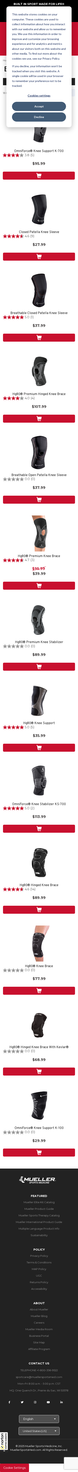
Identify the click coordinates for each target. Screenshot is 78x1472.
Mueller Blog (39, 1316)
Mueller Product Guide (39, 1208)
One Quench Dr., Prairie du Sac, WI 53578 (41, 1390)
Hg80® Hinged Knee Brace (39, 885)
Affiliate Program (39, 1349)
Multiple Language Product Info (39, 1228)
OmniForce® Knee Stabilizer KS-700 (39, 804)
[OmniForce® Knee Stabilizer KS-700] (39, 782)
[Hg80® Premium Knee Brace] (39, 533)
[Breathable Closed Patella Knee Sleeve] (39, 290)
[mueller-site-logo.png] (37, 1179)
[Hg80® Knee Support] (39, 700)
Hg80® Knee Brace (39, 966)
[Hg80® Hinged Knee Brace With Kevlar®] (39, 1025)
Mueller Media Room (39, 1329)
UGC (39, 1275)
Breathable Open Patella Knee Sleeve (39, 475)
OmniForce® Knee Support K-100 (39, 1128)
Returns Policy (39, 1282)
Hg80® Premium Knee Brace (39, 556)
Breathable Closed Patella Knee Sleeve (39, 313)
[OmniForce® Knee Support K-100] (39, 1105)
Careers (39, 1322)
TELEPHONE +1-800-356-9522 (39, 1370)
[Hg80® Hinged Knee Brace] (39, 863)
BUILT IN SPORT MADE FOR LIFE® (39, 4)
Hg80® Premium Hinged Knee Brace (39, 394)
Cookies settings (39, 95)
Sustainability (39, 1235)
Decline (39, 117)
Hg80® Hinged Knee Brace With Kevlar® (39, 1047)
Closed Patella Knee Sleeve (39, 232)
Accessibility (39, 1288)
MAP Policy (39, 1269)
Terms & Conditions (39, 1262)
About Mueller (39, 1309)
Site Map (39, 1342)
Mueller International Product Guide (39, 1222)
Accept (39, 106)
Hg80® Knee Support (39, 723)
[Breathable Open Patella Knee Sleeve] (39, 452)
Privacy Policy (39, 1255)
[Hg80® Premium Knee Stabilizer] (39, 619)
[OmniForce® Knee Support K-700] (39, 128)
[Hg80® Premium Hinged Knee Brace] (39, 371)
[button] (4, 1442)
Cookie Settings (14, 1468)
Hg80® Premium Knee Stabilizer (39, 642)
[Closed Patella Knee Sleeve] (39, 209)
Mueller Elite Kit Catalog (39, 1202)
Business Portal (39, 1335)
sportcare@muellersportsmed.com (39, 1377)
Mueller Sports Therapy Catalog (39, 1215)
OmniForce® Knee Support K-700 (39, 151)
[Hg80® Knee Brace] (39, 944)
